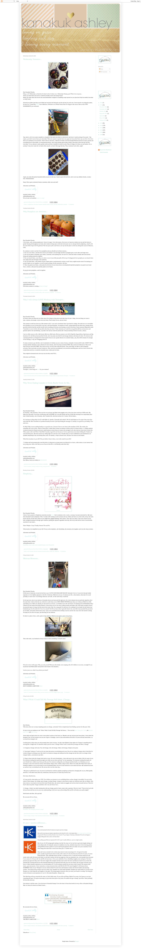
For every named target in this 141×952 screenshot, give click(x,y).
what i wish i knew (54, 815)
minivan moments (45, 692)
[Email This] (50, 202)
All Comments (103, 71)
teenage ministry (59, 375)
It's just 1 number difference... (35, 822)
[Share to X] (53, 202)
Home (58, 929)
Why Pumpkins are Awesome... (35, 211)
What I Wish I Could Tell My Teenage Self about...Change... (47, 699)
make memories (45, 292)
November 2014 (103, 109)
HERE (37, 104)
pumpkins (52, 292)
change (29, 815)
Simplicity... (28, 473)
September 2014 (103, 113)
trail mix (55, 204)
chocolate (36, 204)
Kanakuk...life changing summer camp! (33, 809)
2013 (101, 123)
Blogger (77, 941)
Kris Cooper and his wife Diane (84, 833)
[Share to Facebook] (55, 202)
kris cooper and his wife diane (56, 925)
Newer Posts (26, 929)
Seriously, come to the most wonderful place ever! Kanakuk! (38, 545)
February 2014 (103, 120)
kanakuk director (45, 925)
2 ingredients (30, 204)
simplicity (57, 551)
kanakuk (40, 204)
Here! (41, 686)
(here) (52, 515)
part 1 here (77, 730)
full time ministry (31, 375)
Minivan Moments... (31, 558)
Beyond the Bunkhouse (105, 149)
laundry (33, 466)
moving (65, 925)
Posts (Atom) (33, 932)
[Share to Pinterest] (57, 202)
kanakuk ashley (46, 204)
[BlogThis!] (52, 202)
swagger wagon (56, 692)
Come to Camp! (43, 286)
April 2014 (102, 115)
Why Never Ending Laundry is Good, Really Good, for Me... (47, 382)
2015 (101, 102)
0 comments (71, 204)
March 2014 (103, 118)
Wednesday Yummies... (32, 59)
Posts (101, 69)
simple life (52, 551)
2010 (101, 130)
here (38, 369)
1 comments (67, 692)
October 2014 (103, 111)
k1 (27, 692)
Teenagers (66, 375)
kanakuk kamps (45, 815)
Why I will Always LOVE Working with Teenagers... (44, 299)
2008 (101, 134)
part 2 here (83, 730)
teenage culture (52, 375)
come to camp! (40, 198)
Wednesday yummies (62, 204)
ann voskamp (30, 551)
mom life (51, 692)
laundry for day (38, 466)
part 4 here (34, 732)
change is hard (34, 815)
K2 (36, 375)
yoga (62, 692)
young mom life (46, 466)
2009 (101, 132)
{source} (58, 237)
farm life (35, 551)
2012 (101, 125)
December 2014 (103, 107)
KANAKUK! (43, 460)
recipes (51, 204)
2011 (101, 127)
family (28, 292)
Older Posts (90, 929)
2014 (101, 105)
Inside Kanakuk (104, 152)
